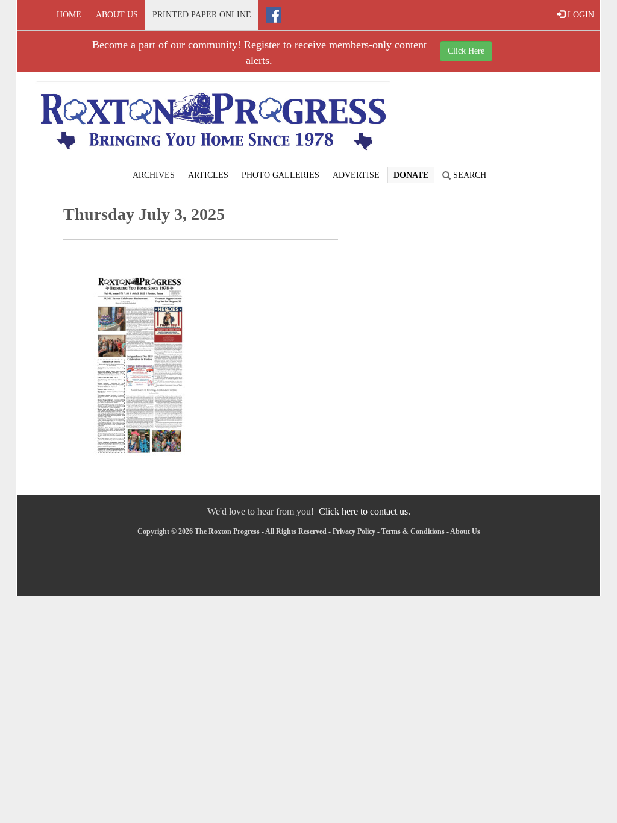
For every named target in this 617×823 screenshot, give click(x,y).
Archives (154, 175)
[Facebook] (273, 15)
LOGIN (579, 14)
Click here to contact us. (364, 511)
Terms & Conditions (413, 531)
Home (69, 14)
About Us (117, 14)
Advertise (356, 175)
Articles (208, 175)
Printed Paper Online (201, 14)
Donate (410, 175)
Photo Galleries (280, 175)
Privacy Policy (354, 531)
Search (468, 175)
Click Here (466, 50)
